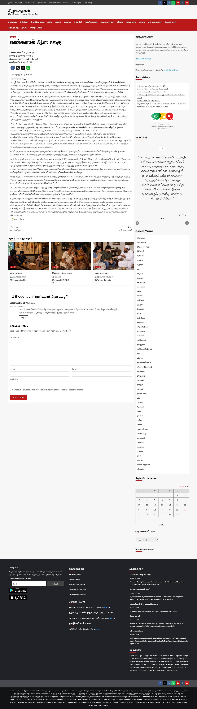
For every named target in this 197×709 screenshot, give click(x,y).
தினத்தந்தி (141, 376)
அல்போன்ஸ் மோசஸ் (105, 276)
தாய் (138, 353)
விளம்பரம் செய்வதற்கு (77, 584)
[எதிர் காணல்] (28, 256)
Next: (125, 228)
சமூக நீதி (78, 22)
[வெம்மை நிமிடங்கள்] (71, 256)
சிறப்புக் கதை (170, 22)
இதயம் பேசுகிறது (143, 247)
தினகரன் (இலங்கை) (144, 367)
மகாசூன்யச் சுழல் (145, 574)
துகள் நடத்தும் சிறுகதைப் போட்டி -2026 (152, 92)
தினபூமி (140, 385)
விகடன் (140, 460)
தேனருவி (140, 407)
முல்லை (140, 451)
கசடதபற (140, 278)
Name (13, 369)
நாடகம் (24, 28)
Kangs (132, 589)
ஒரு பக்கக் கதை (155, 22)
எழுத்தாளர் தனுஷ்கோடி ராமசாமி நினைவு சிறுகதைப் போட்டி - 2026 (162, 103)
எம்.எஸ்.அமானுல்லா (151, 604)
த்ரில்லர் (120, 22)
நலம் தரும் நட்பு (102, 273)
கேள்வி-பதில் (30, 3)
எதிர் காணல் (16, 273)
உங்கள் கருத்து (77, 3)
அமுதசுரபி (141, 238)
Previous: (15, 228)
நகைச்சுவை (131, 22)
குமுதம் (140, 304)
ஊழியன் (140, 273)
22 (177, 510)
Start (161, 218)
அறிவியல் (24, 22)
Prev (137, 223)
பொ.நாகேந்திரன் (19, 276)
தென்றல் (140, 402)
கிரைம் (58, 22)
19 (155, 510)
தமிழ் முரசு (141, 344)
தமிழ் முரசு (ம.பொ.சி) (144, 349)
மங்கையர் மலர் (142, 429)
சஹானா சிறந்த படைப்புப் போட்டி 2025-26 (152, 106)
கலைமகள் (141, 287)
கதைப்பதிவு (19, 3)
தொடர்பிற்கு (88, 3)
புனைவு (142, 22)
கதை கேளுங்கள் (75, 574)
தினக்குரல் (141, 371)
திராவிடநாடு (141, 393)
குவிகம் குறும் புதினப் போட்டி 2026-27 (151, 86)
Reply (23, 317)
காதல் (50, 22)
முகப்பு (10, 3)
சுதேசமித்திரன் (142, 327)
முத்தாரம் (140, 447)
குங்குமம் (140, 300)
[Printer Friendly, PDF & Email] (17, 219)
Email (75, 369)
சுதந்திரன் (140, 322)
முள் (138, 616)
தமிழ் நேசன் (141, 340)
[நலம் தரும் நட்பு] (113, 256)
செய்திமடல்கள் (74, 579)
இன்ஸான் (140, 251)
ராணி (139, 456)
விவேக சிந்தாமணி (144, 465)
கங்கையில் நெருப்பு (144, 589)
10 (139, 505)
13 (162, 505)
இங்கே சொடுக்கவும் (143, 58)
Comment (15, 337)
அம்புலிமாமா (141, 242)
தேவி (139, 411)
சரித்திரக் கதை (91, 22)
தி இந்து (140, 358)
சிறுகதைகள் (19, 10)
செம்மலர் (140, 336)
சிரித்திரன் (141, 318)
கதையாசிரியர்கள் (55, 3)
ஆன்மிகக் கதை (38, 22)
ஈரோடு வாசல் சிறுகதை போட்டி (148, 100)
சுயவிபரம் (66, 3)
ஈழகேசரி (140, 256)
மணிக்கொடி (141, 433)
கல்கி (139, 291)
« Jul (161, 524)
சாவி (139, 313)
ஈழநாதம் (140, 264)
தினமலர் (140, 389)
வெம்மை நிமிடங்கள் (62, 273)
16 (185, 505)
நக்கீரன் (140, 416)
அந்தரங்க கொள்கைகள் (77, 594)
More (106, 607)
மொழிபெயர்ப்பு (36, 28)
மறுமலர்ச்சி (141, 438)
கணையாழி (141, 282)
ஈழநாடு (140, 260)
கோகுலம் (140, 309)
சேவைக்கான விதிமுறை (77, 589)
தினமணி (140, 380)
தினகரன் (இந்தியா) (144, 362)
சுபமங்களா (141, 331)
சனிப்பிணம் (139, 631)
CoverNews (92, 705)
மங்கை (139, 425)
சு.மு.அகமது (29, 52)
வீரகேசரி (140, 469)
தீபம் (138, 398)
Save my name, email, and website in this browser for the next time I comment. (47, 389)
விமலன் (57, 276)
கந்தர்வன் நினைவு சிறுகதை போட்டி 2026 (152, 89)
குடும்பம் (67, 22)
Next (187, 223)
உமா (138, 269)
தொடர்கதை (13, 28)
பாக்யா (139, 420)
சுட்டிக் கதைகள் (107, 22)
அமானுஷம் (12, 22)
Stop (163, 218)
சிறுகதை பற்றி (41, 3)
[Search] (187, 22)
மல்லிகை (140, 442)
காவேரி (140, 296)
